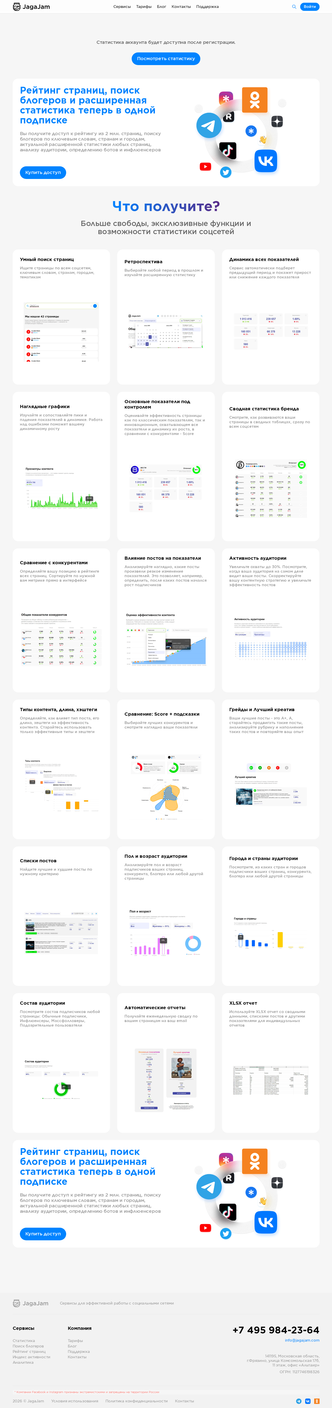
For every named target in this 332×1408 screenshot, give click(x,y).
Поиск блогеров (28, 1346)
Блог (161, 7)
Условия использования (74, 1401)
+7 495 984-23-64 (276, 1330)
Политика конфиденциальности (136, 1401)
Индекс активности (32, 1357)
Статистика (24, 1341)
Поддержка (207, 7)
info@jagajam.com (302, 1340)
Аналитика (23, 1362)
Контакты (181, 7)
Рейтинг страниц (29, 1352)
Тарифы (144, 7)
